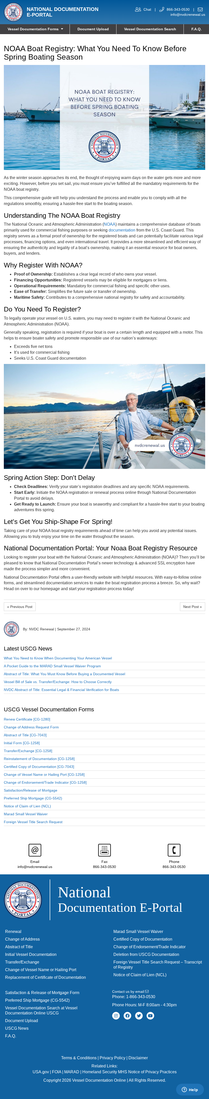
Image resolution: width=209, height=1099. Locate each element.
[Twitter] (139, 1016)
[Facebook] (127, 1016)
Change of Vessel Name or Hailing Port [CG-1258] (44, 774)
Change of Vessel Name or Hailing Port (40, 970)
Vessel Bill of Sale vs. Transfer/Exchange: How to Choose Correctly (58, 682)
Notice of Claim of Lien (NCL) (27, 806)
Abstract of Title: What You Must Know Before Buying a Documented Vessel (64, 674)
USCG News (17, 1028)
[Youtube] (150, 1016)
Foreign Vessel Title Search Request (33, 822)
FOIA (56, 1072)
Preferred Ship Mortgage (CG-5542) (33, 798)
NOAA (109, 224)
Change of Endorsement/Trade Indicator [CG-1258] (45, 782)
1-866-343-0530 (140, 997)
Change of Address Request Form (31, 727)
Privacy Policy (112, 1058)
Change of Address (22, 939)
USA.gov (41, 1072)
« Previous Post (19, 607)
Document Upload (93, 29)
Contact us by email (128, 991)
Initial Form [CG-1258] (22, 743)
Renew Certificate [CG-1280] (27, 719)
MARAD (71, 1072)
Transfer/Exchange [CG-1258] (28, 751)
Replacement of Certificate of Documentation (45, 977)
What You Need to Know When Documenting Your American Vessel (58, 658)
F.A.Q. (196, 29)
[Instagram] (116, 1016)
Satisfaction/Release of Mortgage (30, 790)
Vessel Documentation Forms (33, 29)
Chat (147, 9)
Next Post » (192, 607)
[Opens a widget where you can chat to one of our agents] (190, 1090)
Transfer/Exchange (22, 962)
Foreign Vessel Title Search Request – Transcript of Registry (157, 964)
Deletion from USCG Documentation (146, 954)
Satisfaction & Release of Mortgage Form (42, 993)
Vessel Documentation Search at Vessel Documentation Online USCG (41, 1010)
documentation (122, 230)
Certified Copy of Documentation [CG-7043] (39, 767)
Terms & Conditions (79, 1058)
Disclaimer (138, 1058)
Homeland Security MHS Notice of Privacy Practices (129, 1072)
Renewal (13, 931)
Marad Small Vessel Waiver (26, 814)
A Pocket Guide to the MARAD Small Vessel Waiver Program (52, 666)
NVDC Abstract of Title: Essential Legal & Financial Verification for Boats (61, 690)
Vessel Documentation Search (150, 29)
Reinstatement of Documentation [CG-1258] (39, 759)
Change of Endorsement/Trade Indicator (149, 947)
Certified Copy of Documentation (142, 939)
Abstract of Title (19, 947)
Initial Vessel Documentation (31, 954)
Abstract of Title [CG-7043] (25, 735)
